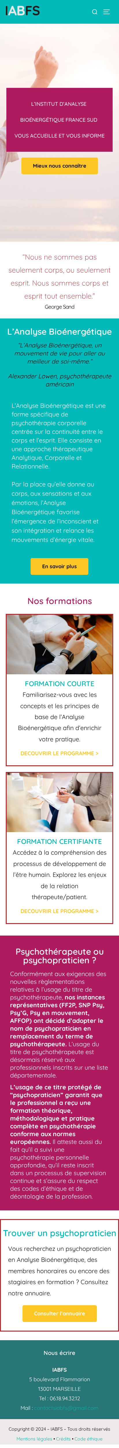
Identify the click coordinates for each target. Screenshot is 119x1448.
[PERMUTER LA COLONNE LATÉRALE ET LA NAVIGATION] (108, 11)
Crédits (63, 1439)
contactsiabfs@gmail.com (66, 1407)
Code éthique (89, 1439)
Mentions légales (34, 1439)
